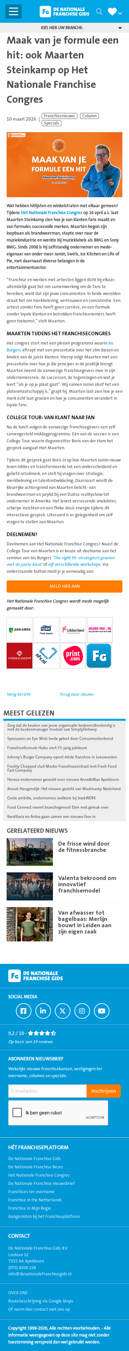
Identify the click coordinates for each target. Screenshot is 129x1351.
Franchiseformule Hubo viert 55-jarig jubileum (47, 748)
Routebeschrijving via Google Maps (40, 1301)
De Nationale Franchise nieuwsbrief (41, 1183)
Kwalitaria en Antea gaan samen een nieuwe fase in (51, 816)
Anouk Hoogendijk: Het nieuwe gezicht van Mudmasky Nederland (64, 788)
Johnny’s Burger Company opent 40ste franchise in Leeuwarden (62, 757)
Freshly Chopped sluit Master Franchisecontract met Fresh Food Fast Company (62, 768)
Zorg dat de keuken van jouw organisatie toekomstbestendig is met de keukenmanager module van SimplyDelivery (61, 727)
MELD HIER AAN (65, 586)
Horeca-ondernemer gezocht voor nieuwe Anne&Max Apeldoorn (63, 779)
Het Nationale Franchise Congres (51, 212)
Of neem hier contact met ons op (39, 1309)
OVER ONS (18, 1293)
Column (89, 116)
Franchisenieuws (59, 116)
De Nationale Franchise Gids (64, 11)
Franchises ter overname (31, 1191)
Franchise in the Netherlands (35, 1200)
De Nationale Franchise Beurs (35, 1167)
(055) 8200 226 (22, 1267)
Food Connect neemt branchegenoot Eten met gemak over (57, 807)
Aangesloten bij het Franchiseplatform (44, 1216)
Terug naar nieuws (76, 694)
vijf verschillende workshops (74, 564)
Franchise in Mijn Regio (29, 1208)
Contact (19, 1236)
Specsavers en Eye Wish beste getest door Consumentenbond (60, 738)
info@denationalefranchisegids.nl (39, 1274)
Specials (51, 123)
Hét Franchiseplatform (38, 1147)
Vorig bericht (18, 694)
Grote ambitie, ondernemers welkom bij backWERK (51, 798)
